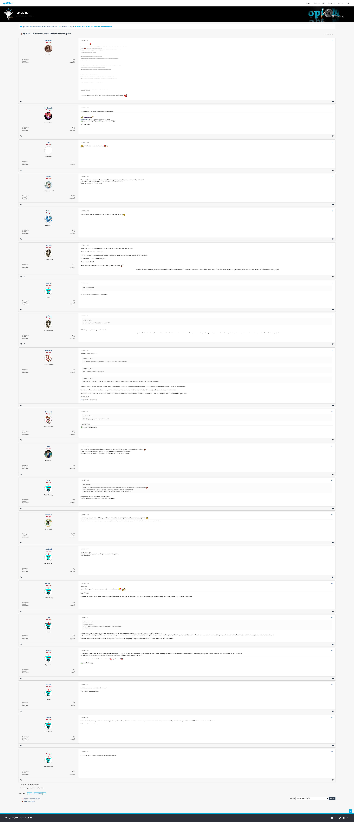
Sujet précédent (26, 784)
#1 (332, 40)
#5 (332, 210)
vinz (48, 446)
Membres (317, 3)
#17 (332, 650)
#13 (332, 514)
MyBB (30, 818)
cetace (48, 176)
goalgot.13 (48, 583)
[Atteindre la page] (44, 793)
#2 (332, 108)
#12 (332, 480)
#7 (332, 283)
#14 (332, 549)
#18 (332, 684)
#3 (332, 142)
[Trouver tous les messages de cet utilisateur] (21, 101)
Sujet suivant (35, 784)
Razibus (48, 211)
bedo (48, 480)
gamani (48, 717)
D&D (16, 818)
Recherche (331, 3)
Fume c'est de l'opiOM (67, 26)
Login (347, 3)
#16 (332, 617)
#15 (332, 583)
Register (340, 3)
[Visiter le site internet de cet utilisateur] (21, 277)
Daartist (48, 650)
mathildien (48, 515)
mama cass (48, 40)
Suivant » (39, 793)
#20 (332, 751)
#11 (332, 446)
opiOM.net (8, 3)
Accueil (308, 3)
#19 (332, 717)
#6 (332, 245)
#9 (332, 350)
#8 (332, 316)
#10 (332, 411)
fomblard (48, 549)
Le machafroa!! (85, 119)
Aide (323, 3)
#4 (332, 176)
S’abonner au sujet (29, 801)
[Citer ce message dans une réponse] (333, 101)
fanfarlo (48, 245)
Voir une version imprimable (32, 799)
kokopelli (48, 350)
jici (49, 142)
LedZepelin (48, 108)
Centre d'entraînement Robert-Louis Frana (44, 26)
